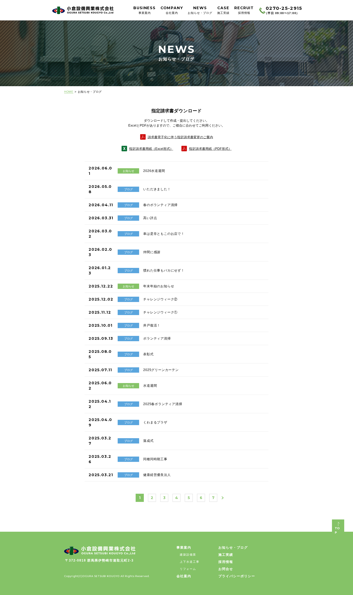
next (222, 498)
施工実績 (225, 554)
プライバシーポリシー (236, 576)
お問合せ (225, 569)
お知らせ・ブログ (233, 547)
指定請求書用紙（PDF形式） (210, 148)
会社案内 (183, 576)
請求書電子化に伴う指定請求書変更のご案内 (180, 137)
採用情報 (225, 562)
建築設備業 (188, 554)
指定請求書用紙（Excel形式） (151, 148)
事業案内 (183, 547)
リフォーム (188, 568)
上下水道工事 (189, 561)
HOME (68, 91)
